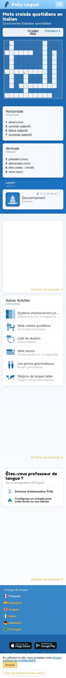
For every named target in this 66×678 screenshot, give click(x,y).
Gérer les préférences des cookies (25, 673)
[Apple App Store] (20, 645)
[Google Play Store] (45, 645)
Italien (12, 616)
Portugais (15, 629)
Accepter (10, 665)
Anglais (13, 609)
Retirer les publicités (46, 289)
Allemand (14, 623)
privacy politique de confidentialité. (32, 659)
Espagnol (14, 603)
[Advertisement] (33, 254)
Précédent (51, 31)
